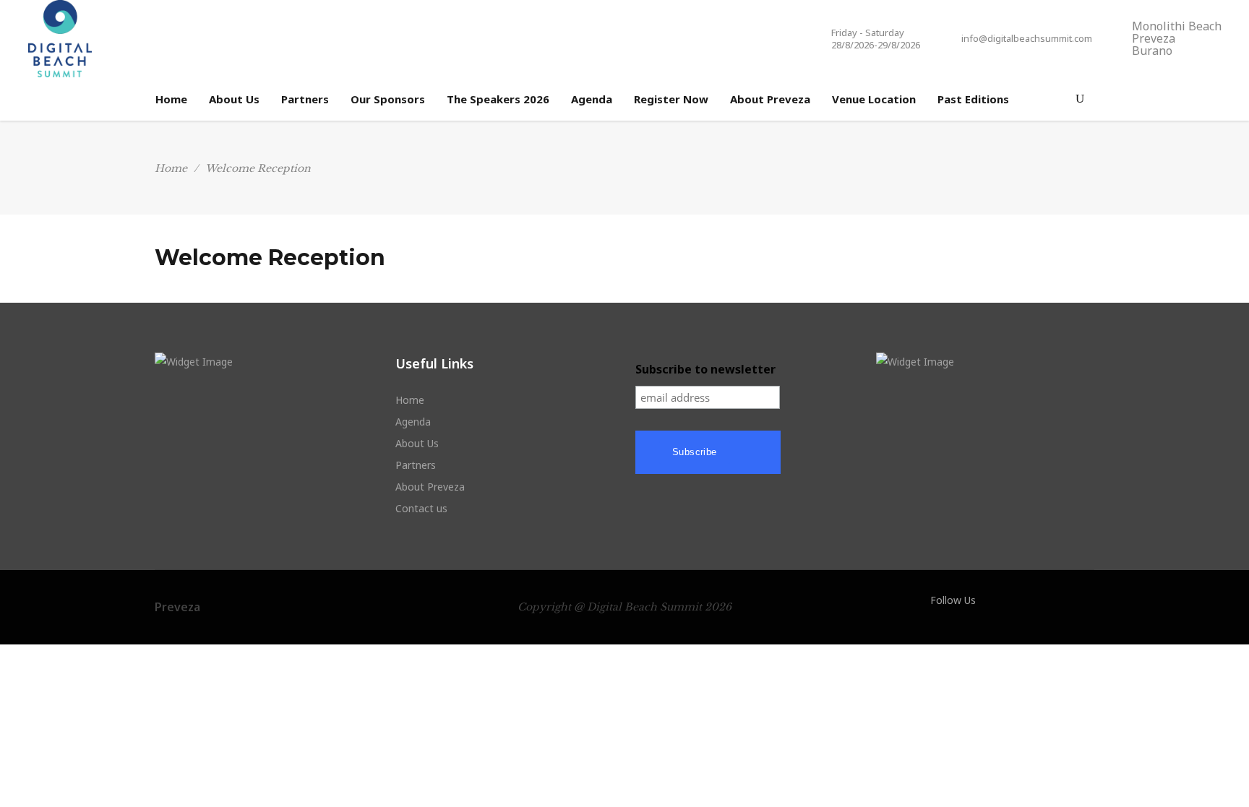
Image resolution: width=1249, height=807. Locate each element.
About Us (417, 443)
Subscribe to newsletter (705, 369)
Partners (415, 465)
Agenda (413, 421)
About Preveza (430, 486)
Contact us (421, 508)
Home (171, 168)
